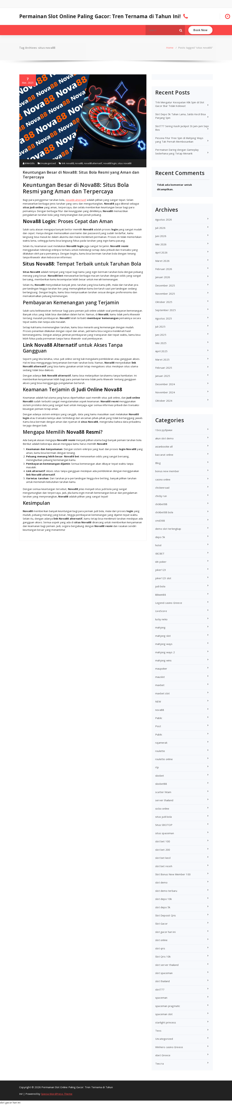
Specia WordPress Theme (56, 1093)
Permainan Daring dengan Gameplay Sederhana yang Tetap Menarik (177, 151)
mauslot (160, 677)
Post (158, 726)
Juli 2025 (160, 326)
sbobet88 (161, 783)
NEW (158, 701)
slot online (161, 940)
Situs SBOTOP (163, 825)
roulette (160, 751)
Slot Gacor (161, 923)
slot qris (160, 948)
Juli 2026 (160, 228)
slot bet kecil (163, 857)
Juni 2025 (160, 334)
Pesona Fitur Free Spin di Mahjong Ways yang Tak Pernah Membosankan (179, 139)
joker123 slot (163, 578)
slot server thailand (167, 965)
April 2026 (161, 252)
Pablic (158, 718)
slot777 (159, 989)
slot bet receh (163, 866)
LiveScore (161, 611)
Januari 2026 (162, 277)
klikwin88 (160, 594)
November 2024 (165, 392)
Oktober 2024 (163, 400)
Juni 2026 (160, 236)
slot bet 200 (162, 849)
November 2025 (165, 293)
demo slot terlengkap (168, 528)
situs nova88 (124, 163)
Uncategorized (48, 163)
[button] (181, 30)
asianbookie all (164, 446)
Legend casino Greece (168, 602)
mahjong (160, 627)
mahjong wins (163, 660)
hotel (158, 545)
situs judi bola (163, 816)
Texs (158, 1030)
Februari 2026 (163, 269)
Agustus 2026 (163, 219)
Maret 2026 (162, 260)
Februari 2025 (163, 367)
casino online (163, 479)
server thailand (164, 800)
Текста (159, 1063)
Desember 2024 (165, 384)
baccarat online (164, 454)
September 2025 (165, 310)
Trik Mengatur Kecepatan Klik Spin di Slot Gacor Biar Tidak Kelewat (179, 104)
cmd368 (160, 520)
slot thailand (162, 981)
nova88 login (110, 163)
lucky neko (161, 619)
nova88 (79, 163)
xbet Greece (162, 1055)
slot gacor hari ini (165, 932)
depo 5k (160, 537)
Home (170, 47)
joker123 (160, 570)
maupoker (161, 668)
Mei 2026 (161, 244)
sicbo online (162, 808)
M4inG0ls (29, 163)
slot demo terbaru (166, 890)
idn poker (160, 561)
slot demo (161, 882)
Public (158, 734)
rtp (157, 767)
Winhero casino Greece (169, 1047)
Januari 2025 (162, 376)
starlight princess (165, 1022)
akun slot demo (164, 438)
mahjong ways (163, 644)
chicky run (161, 496)
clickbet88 (161, 504)
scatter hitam (163, 792)
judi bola (160, 586)
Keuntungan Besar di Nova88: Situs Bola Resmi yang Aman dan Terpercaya (81, 174)
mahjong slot (163, 635)
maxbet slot (162, 693)
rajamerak (161, 742)
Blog (158, 463)
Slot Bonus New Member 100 (173, 874)
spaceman (161, 997)
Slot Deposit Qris (165, 915)
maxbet (159, 685)
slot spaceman (164, 973)
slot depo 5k (162, 907)
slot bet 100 (162, 841)
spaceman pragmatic (167, 1006)
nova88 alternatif (93, 163)
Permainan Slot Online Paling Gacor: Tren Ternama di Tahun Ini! (100, 16)
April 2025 (161, 351)
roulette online (164, 759)
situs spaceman (164, 833)
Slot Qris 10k (163, 956)
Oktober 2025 (163, 302)
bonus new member (167, 471)
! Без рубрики (163, 430)
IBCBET (159, 553)
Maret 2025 (162, 359)
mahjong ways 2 (165, 652)
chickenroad (162, 487)
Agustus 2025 (163, 318)
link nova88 (68, 163)
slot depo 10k (163, 899)
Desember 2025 (165, 285)
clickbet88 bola (164, 512)
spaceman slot (164, 1014)
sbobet (159, 775)
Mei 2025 (161, 343)
